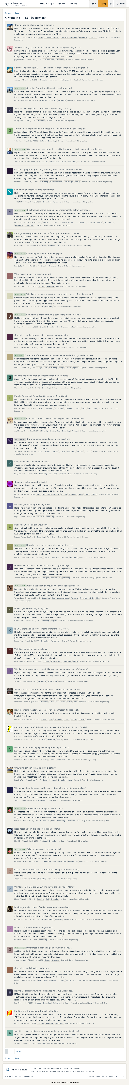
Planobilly (17, 841)
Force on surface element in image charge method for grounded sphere (54, 355)
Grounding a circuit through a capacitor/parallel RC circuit (48, 314)
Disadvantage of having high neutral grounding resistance (41, 747)
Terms (104, 1076)
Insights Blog (46, 4)
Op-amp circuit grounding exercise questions (42, 439)
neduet (16, 1023)
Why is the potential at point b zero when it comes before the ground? (54, 294)
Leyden (17, 408)
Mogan (16, 899)
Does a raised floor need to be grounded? (34, 927)
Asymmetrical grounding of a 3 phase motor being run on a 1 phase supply (50, 128)
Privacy (111, 1076)
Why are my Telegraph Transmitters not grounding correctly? (43, 108)
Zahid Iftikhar (19, 161)
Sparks (16, 800)
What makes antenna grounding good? (32, 274)
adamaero (18, 702)
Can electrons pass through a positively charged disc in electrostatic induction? (59, 149)
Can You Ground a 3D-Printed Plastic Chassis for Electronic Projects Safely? (50, 727)
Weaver (17, 451)
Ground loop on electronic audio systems (34, 25)
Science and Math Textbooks (82, 621)
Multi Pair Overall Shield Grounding (30, 524)
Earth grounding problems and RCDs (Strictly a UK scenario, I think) (46, 233)
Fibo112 (17, 557)
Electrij (16, 347)
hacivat (17, 286)
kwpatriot (17, 940)
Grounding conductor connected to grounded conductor (41, 335)
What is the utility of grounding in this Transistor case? (47, 585)
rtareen (17, 306)
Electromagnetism (88, 100)
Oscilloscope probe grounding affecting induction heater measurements (48, 169)
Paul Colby (18, 266)
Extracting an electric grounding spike (38, 253)
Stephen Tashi (19, 388)
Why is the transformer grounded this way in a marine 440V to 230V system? (51, 669)
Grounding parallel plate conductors (31, 968)
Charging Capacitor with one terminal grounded (43, 88)
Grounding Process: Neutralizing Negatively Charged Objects (49, 418)
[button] (54, 3)
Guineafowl (18, 141)
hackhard (17, 821)
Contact (91, 1076)
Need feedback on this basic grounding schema (37, 829)
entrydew (17, 80)
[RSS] (123, 1076)
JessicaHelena (19, 578)
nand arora (18, 760)
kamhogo (17, 919)
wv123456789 (19, 202)
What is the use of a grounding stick (38, 849)
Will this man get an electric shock (30, 649)
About (97, 1076)
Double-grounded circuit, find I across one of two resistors (42, 907)
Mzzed (16, 494)
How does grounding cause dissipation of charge (44, 545)
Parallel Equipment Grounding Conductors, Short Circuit (40, 396)
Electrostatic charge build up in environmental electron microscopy (53, 210)
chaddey (17, 879)
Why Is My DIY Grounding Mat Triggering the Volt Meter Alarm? (44, 887)
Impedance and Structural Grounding (31, 461)
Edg (15, 1003)
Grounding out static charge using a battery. (35, 768)
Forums (61, 4)
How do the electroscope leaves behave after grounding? (41, 565)
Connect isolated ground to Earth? (30, 482)
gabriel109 (18, 100)
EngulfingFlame (19, 780)
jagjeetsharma (19, 60)
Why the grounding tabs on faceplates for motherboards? (41, 375)
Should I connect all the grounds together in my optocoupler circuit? (46, 1031)
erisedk (17, 980)
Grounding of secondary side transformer (34, 189)
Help (118, 1076)
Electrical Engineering (87, 60)
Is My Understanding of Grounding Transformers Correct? (41, 628)
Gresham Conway (20, 960)
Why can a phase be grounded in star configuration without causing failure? (50, 788)
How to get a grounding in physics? (31, 608)
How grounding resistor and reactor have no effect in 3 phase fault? (46, 710)
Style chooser (12, 1076)
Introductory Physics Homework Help (98, 578)
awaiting (17, 1043)
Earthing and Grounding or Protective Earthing (36, 1011)
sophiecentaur (19, 245)
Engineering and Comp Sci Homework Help (91, 1003)
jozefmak (17, 327)
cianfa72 (17, 37)
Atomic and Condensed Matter (60, 225)
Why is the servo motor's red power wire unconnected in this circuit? (47, 689)
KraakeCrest (18, 641)
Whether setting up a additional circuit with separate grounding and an (47, 47)
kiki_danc (17, 474)
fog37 (16, 517)
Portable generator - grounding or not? (32, 504)
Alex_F (16, 222)
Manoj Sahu (18, 719)
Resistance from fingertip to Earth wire (39, 808)
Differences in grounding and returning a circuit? (43, 947)
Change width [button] (28, 1076)
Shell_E (16, 368)
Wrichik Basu (19, 598)
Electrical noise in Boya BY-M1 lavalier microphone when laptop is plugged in (51, 67)
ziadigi (16, 121)
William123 (18, 739)
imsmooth (17, 182)
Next (18, 1051)
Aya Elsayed (18, 431)
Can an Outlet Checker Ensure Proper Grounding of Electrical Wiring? (47, 869)
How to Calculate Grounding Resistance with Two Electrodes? (43, 990)
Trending (73, 4)
